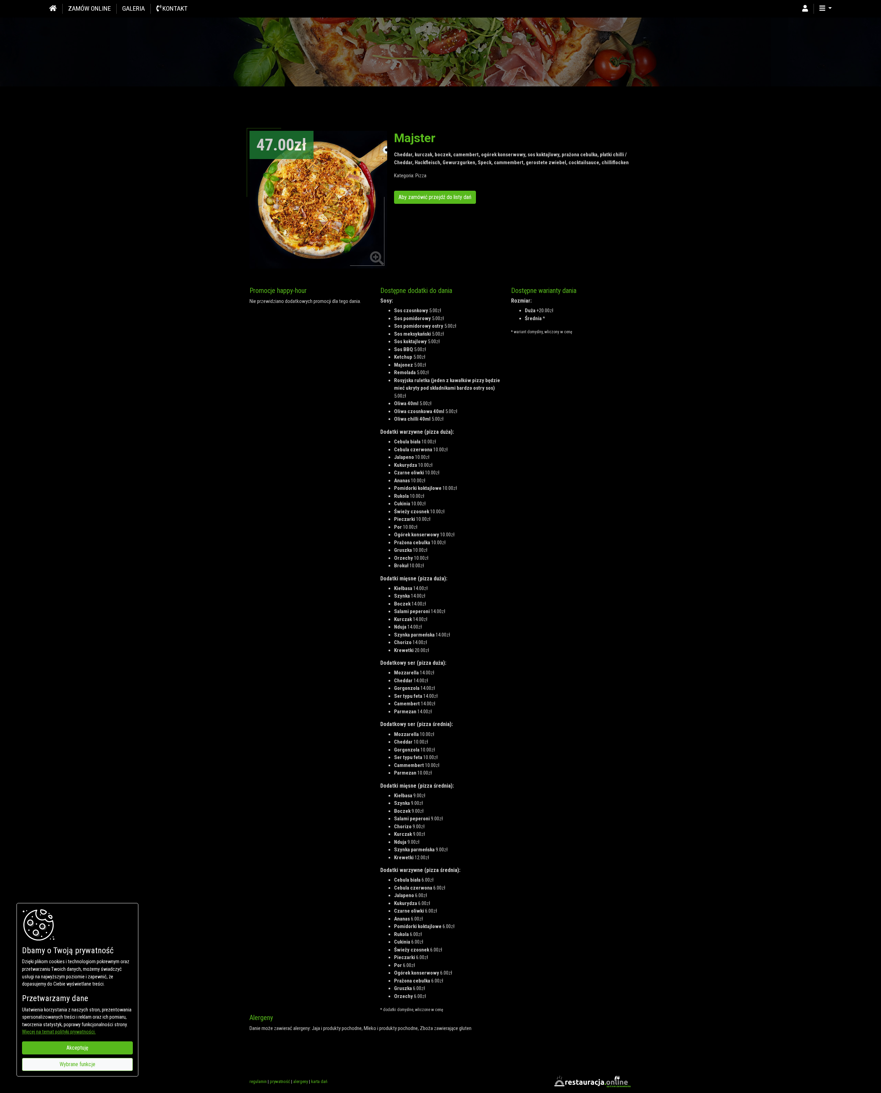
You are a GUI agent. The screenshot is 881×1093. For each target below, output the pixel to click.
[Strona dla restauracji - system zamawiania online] (592, 1081)
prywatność (280, 1081)
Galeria (133, 8)
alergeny (300, 1081)
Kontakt (174, 8)
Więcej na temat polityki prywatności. (59, 1032)
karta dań (319, 1081)
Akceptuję (77, 1047)
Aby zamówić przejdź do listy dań (435, 197)
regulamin (258, 1081)
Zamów (89, 8)
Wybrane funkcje (77, 1064)
